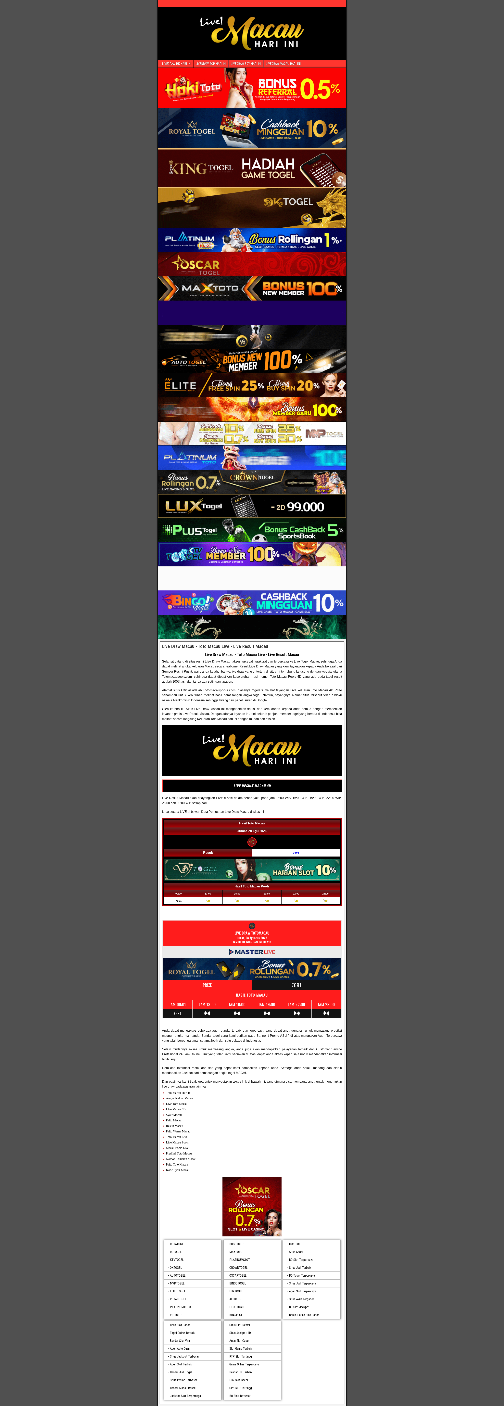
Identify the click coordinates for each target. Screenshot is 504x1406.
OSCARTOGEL (237, 1275)
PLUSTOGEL (237, 1307)
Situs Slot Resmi (239, 1325)
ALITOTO (235, 1299)
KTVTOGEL (177, 1260)
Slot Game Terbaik (240, 1348)
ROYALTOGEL (178, 1299)
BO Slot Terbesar (240, 1396)
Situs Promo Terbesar (183, 1380)
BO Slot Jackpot (299, 1307)
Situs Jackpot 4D (240, 1333)
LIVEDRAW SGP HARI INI (210, 64)
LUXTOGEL (236, 1291)
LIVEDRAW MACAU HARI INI (283, 64)
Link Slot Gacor (238, 1380)
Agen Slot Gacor (239, 1341)
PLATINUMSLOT (239, 1260)
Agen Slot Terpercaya (302, 1291)
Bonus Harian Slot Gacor (304, 1315)
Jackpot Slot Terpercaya (185, 1396)
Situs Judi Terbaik (300, 1268)
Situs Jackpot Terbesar (184, 1356)
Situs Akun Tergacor (301, 1299)
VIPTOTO (176, 1315)
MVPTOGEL (177, 1283)
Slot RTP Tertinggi (240, 1388)
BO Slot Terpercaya (301, 1260)
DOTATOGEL (177, 1244)
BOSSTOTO (236, 1244)
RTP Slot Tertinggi (240, 1356)
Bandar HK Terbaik (240, 1372)
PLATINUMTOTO (180, 1307)
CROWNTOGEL (238, 1268)
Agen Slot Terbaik (181, 1364)
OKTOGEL (176, 1268)
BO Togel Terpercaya (302, 1275)
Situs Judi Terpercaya (302, 1283)
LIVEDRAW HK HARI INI (176, 64)
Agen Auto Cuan (180, 1348)
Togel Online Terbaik (182, 1333)
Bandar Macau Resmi (182, 1388)
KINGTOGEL (236, 1315)
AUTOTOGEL (177, 1275)
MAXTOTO (235, 1252)
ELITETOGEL (178, 1291)
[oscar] (252, 1206)
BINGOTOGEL (237, 1283)
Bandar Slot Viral (180, 1341)
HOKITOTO (295, 1244)
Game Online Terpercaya (244, 1364)
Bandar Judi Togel (181, 1372)
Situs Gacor (296, 1252)
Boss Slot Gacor (180, 1325)
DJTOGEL (176, 1252)
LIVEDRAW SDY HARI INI (246, 64)
